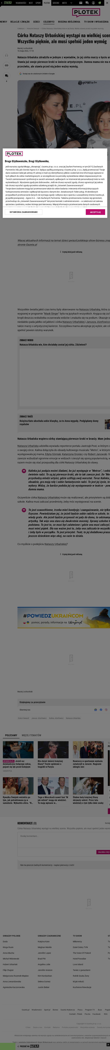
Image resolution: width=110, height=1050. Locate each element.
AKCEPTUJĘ (95, 212)
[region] (55, 183)
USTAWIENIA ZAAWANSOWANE (24, 212)
